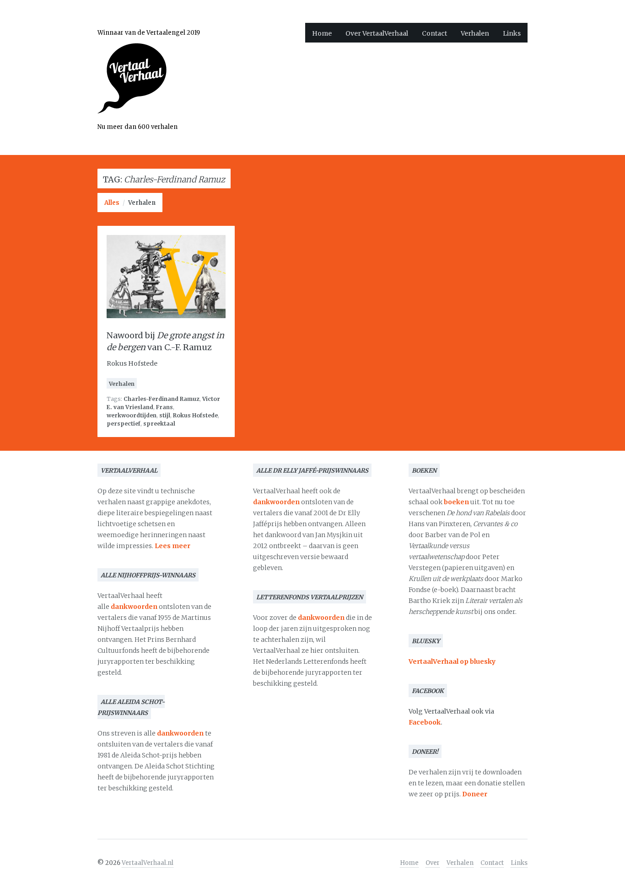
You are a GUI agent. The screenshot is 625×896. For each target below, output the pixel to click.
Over (433, 863)
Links (512, 33)
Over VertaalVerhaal (376, 33)
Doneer (474, 794)
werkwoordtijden (131, 415)
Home (322, 33)
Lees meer (172, 546)
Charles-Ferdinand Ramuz (161, 398)
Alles (111, 203)
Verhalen (475, 33)
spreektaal (159, 423)
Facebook (425, 722)
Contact (434, 33)
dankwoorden (134, 607)
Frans (164, 407)
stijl (164, 415)
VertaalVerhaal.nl (147, 863)
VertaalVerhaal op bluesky (452, 661)
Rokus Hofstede (195, 415)
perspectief (123, 423)
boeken (456, 502)
